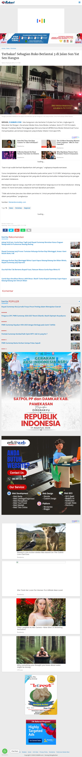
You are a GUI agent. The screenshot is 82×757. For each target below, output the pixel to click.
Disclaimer (52, 752)
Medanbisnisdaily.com (17, 202)
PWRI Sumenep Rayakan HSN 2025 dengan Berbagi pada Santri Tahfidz (28, 325)
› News (8, 48)
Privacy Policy (44, 752)
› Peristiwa (13, 48)
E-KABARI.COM (15, 122)
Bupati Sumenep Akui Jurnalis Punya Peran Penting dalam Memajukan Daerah (31, 307)
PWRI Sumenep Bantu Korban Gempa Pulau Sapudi (21, 343)
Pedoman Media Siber (63, 752)
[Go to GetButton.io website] (5, 755)
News (11, 208)
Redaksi (24, 752)
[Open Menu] (79, 2)
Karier (29, 752)
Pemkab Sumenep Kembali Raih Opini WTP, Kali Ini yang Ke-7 (24, 334)
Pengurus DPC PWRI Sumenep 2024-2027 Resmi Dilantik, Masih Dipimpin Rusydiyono (34, 316)
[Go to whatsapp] (4, 751)
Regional (27, 208)
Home (3, 48)
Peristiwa (18, 208)
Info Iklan (35, 752)
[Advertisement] (41, 11)
